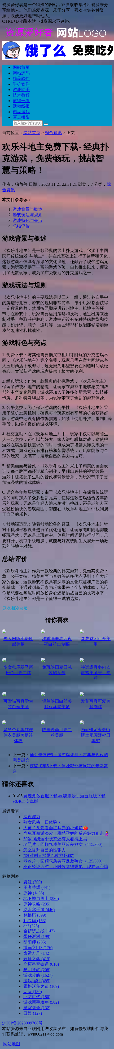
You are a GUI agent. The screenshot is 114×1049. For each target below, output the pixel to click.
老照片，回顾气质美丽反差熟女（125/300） (64, 861)
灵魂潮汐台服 (15, 608)
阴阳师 (34, 942)
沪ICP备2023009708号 (22, 1023)
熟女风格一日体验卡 (42, 822)
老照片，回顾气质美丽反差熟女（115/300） (64, 844)
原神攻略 (36, 904)
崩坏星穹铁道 (41, 964)
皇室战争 (36, 1007)
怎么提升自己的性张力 (44, 850)
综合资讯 (53, 132)
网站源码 (21, 73)
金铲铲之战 (39, 931)
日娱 (32, 1013)
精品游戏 (21, 111)
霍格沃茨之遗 (41, 986)
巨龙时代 (36, 996)
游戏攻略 (37, 975)
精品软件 (21, 78)
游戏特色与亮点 (27, 220)
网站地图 (11, 1044)
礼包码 (34, 920)
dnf (31, 926)
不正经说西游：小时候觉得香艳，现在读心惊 (65, 866)
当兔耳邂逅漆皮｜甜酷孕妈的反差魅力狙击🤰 (66, 833)
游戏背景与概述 (27, 209)
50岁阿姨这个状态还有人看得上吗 (55, 839)
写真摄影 (21, 117)
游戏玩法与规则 (27, 215)
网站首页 (21, 67)
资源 (32, 882)
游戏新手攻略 (41, 1002)
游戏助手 (21, 89)
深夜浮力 (31, 816)
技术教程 (21, 95)
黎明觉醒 (36, 969)
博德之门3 (37, 947)
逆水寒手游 (39, 909)
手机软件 (21, 84)
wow (32, 991)
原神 (33, 893)
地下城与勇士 (41, 898)
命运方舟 (36, 953)
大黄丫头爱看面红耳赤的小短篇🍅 (55, 828)
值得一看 (21, 100)
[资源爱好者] (55, 38)
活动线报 (21, 106)
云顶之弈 (36, 958)
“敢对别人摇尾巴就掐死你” (48, 855)
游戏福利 (36, 981)
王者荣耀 (36, 887)
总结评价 (21, 226)
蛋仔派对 (36, 936)
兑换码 (34, 915)
